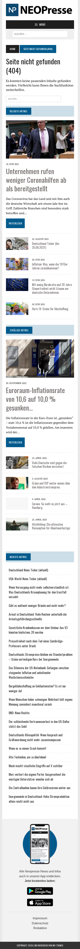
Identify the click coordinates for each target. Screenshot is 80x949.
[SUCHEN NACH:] (40, 33)
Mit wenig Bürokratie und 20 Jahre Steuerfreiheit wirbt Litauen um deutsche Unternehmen (52, 288)
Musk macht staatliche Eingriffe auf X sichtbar (36, 766)
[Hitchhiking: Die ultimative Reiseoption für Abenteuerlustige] (17, 528)
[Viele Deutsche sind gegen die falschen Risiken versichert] (17, 466)
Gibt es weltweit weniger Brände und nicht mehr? (37, 605)
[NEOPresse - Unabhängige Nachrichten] (40, 10)
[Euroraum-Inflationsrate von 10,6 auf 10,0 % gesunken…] (40, 375)
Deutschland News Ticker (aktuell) (28, 570)
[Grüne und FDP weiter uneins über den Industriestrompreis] (17, 487)
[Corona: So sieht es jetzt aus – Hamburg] (17, 507)
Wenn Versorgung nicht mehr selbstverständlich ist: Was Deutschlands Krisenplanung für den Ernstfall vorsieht (39, 592)
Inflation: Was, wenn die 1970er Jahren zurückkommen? (50, 266)
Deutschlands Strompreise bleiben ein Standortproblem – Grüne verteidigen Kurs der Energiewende (41, 657)
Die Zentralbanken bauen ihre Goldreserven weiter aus (40, 788)
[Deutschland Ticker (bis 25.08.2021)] (17, 247)
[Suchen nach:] (33, 98)
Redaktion (40, 928)
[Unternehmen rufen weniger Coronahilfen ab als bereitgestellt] (40, 156)
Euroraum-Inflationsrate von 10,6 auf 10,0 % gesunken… (35, 398)
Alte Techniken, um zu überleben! (27, 757)
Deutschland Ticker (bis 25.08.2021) (45, 245)
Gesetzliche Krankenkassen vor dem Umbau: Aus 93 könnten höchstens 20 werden (38, 630)
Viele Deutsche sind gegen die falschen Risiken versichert (49, 465)
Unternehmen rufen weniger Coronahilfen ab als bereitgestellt (36, 179)
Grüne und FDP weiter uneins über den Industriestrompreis (51, 485)
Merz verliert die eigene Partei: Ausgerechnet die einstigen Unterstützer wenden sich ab (37, 776)
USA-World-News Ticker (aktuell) (28, 579)
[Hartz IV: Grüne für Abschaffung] (17, 313)
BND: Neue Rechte (19, 713)
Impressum (40, 918)
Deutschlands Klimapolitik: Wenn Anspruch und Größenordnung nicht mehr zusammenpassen (36, 737)
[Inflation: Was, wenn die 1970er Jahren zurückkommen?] (17, 268)
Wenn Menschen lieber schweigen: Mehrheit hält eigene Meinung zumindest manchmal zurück (40, 702)
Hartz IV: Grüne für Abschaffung (50, 309)
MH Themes (58, 945)
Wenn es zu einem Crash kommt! (27, 748)
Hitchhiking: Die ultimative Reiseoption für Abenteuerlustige (51, 526)
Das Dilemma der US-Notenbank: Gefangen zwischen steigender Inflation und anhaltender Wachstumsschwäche (39, 673)
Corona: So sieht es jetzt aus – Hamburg (49, 506)
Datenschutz (40, 923)
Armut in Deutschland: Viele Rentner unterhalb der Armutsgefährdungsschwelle (38, 616)
